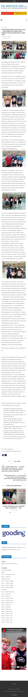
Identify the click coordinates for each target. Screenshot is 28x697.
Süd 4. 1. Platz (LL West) (7, 598)
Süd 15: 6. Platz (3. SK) (7, 622)
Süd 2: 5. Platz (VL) (6, 594)
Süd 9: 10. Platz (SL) (6, 609)
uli (9, 36)
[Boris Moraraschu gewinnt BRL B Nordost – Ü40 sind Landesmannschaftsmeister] (14, 496)
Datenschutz (11, 689)
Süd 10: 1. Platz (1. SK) (7, 611)
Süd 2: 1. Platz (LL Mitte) (7, 583)
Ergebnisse (6, 348)
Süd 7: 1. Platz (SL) (6, 604)
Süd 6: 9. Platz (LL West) (7, 602)
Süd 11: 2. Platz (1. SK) (7, 613)
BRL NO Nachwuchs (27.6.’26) (9, 563)
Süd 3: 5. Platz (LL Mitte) (7, 585)
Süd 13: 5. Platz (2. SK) (7, 617)
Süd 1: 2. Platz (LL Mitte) (7, 581)
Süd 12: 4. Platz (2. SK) (7, 615)
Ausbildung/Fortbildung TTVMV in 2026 (11, 547)
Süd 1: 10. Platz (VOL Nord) (8, 574)
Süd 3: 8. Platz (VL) (6, 596)
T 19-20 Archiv (4, 27)
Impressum (17, 689)
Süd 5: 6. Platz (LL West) (7, 600)
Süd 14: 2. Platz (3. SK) (7, 620)
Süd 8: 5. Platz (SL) (6, 607)
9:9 (22, 294)
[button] (3, 455)
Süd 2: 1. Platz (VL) (6, 576)
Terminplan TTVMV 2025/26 (8, 549)
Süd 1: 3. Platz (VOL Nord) (8, 591)
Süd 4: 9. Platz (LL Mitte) (7, 587)
